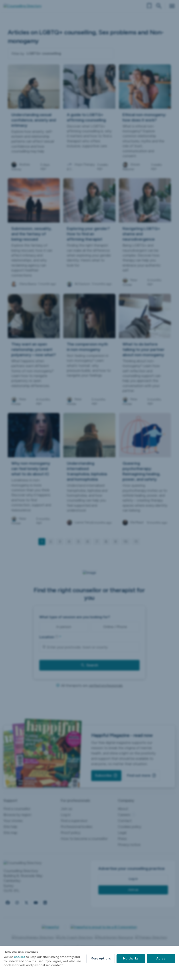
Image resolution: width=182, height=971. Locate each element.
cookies (19, 957)
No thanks (130, 958)
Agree (161, 958)
